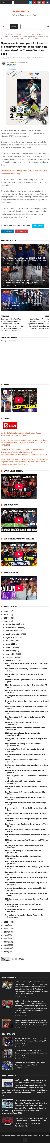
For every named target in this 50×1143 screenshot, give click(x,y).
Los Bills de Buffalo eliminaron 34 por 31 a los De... (25, 814)
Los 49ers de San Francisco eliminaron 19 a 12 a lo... (26, 712)
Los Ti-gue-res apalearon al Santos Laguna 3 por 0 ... (26, 878)
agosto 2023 (12, 637)
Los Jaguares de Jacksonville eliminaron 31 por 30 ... (27, 825)
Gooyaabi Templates (41, 1135)
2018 (6, 935)
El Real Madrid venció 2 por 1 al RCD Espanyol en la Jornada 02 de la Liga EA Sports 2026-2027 (24, 281)
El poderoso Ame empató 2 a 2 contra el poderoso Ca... (23, 745)
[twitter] (30, 2)
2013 (6, 952)
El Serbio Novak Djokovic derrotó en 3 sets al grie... (25, 680)
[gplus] (43, 2)
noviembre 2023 (13, 627)
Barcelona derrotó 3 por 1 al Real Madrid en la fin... (26, 809)
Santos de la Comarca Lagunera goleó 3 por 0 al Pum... (26, 819)
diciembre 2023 (13, 624)
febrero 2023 (12, 657)
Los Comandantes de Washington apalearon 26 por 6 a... (26, 884)
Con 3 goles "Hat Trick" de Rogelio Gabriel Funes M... (24, 750)
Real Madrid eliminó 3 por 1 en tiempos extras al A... (27, 702)
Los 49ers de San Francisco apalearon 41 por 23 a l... (27, 835)
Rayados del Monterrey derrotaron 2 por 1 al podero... (25, 691)
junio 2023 (11, 644)
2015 (6, 945)
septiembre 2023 (14, 634)
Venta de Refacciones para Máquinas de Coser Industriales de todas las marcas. (21, 434)
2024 (6, 618)
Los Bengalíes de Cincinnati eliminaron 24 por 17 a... (26, 793)
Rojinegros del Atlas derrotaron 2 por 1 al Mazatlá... (24, 846)
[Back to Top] (25, 1140)
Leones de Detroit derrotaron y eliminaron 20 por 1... (26, 873)
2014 (6, 948)
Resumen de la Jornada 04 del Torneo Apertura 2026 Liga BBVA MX (24, 304)
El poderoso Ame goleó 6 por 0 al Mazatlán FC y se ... (26, 686)
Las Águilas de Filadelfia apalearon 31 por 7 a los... (25, 675)
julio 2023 (10, 641)
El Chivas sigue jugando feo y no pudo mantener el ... (22, 734)
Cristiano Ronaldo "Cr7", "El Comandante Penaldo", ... (24, 910)
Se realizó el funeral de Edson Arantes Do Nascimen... (24, 916)
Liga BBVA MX (29, 34)
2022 (6, 922)
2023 (6, 621)
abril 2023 (10, 651)
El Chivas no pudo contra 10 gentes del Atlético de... (26, 841)
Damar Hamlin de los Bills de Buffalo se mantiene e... (23, 905)
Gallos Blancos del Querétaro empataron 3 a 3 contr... (26, 707)
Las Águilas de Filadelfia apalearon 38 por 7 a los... (26, 739)
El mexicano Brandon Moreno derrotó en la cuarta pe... (25, 729)
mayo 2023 (11, 647)
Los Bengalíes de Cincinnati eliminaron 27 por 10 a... (26, 718)
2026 (6, 611)
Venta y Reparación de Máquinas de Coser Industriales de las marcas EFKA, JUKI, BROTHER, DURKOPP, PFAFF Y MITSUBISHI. (24, 442)
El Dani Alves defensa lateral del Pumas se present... (24, 771)
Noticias (40, 34)
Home (3, 27)
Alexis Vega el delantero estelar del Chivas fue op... (26, 777)
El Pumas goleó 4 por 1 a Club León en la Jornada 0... (23, 723)
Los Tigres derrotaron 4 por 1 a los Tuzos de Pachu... (25, 798)
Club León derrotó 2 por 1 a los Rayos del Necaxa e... (23, 782)
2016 (6, 942)
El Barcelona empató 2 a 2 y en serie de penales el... (23, 852)
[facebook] (47, 2)
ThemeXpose (15, 1135)
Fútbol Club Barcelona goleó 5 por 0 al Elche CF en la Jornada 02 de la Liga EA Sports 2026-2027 (24, 259)
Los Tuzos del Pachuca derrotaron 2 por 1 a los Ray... (26, 664)
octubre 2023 (12, 631)
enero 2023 (11, 660)
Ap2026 (6, 292)
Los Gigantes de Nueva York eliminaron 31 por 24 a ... (26, 803)
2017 (6, 938)
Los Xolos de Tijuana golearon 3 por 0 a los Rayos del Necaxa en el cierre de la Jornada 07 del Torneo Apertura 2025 (31, 1122)
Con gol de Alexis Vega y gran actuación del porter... (25, 889)
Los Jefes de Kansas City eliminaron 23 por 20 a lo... (26, 670)
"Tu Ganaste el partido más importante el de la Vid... (26, 894)
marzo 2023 (11, 654)
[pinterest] (34, 2)
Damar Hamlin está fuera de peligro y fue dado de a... (27, 868)
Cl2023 (10, 34)
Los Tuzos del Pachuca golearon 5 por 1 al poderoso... (24, 862)
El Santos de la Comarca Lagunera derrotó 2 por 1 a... (25, 761)
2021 (6, 925)
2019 (6, 932)
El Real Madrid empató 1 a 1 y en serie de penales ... (23, 857)
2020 (6, 928)
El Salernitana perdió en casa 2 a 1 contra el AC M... (26, 900)
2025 (6, 614)
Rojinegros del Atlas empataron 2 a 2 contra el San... (26, 696)
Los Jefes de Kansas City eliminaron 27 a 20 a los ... (26, 755)
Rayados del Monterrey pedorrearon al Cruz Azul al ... (25, 830)
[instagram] (39, 2)
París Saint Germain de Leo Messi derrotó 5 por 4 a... (27, 766)
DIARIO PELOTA (21, 11)
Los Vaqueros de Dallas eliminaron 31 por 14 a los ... (26, 787)
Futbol (19, 34)
